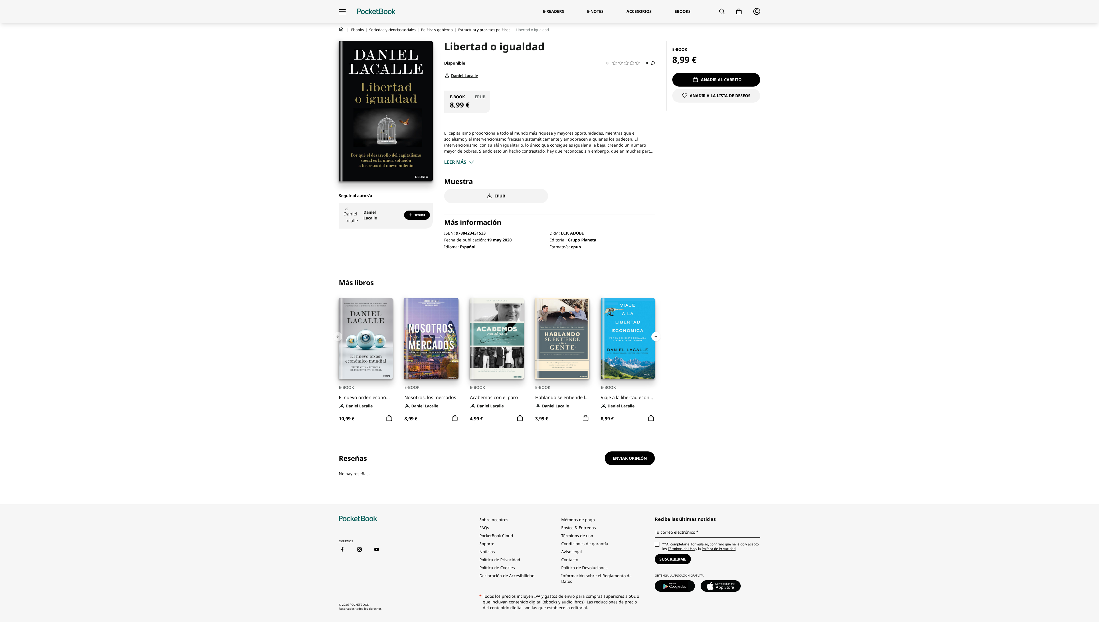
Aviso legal (571, 551)
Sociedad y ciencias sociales (392, 29)
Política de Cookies (497, 567)
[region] (497, 351)
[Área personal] (756, 11)
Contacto (569, 559)
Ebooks (357, 29)
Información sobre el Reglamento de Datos (596, 578)
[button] (624, 63)
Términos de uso (577, 535)
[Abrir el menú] (342, 11)
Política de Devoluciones (584, 567)
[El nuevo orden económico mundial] (366, 338)
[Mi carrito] (739, 12)
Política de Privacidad (499, 559)
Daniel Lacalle (370, 215)
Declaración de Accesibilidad (507, 575)
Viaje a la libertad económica (628, 397)
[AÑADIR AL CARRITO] (389, 418)
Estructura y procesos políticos (484, 29)
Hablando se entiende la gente (562, 397)
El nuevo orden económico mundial (366, 397)
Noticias (487, 551)
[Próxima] (656, 336)
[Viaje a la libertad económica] (628, 338)
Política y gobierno (437, 29)
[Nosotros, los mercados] (431, 338)
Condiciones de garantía (584, 543)
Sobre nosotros (493, 519)
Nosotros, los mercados (430, 397)
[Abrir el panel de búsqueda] (722, 11)
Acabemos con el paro (494, 397)
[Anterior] (337, 336)
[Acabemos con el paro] (497, 338)
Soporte (486, 543)
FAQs (484, 527)
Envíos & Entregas (578, 527)
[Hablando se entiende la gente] (562, 338)
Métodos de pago (578, 519)
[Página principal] (376, 11)
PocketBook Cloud (496, 535)
